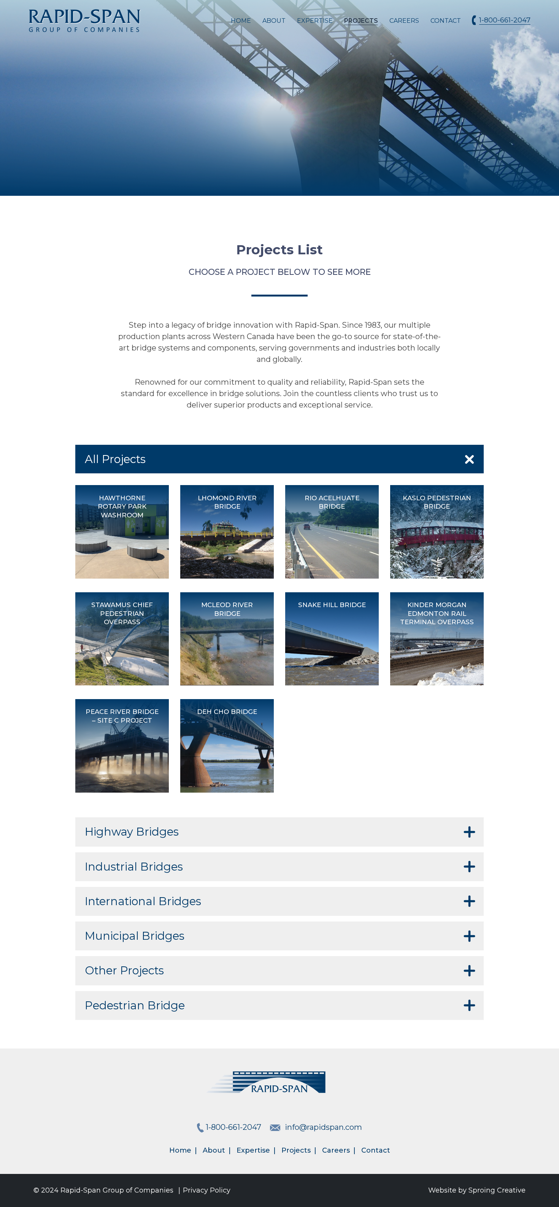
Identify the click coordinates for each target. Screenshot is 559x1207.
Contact (445, 20)
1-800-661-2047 (504, 20)
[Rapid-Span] (85, 21)
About (274, 20)
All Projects (115, 459)
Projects (361, 20)
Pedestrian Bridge (135, 1005)
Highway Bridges (132, 831)
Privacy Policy (206, 1190)
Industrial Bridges (134, 866)
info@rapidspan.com (323, 1127)
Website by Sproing (477, 1190)
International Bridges (143, 901)
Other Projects (124, 970)
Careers (404, 20)
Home (241, 20)
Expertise (315, 20)
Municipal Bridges (134, 935)
